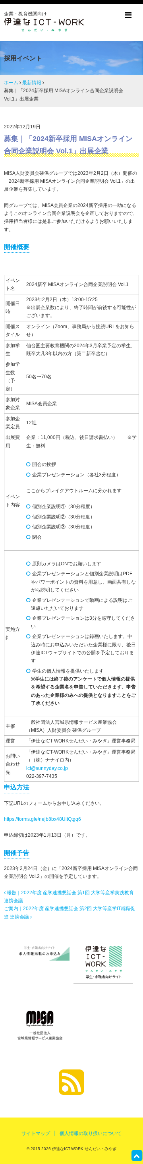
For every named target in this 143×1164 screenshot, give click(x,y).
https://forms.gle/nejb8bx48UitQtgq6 (42, 819)
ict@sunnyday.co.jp (47, 768)
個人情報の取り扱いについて (91, 1133)
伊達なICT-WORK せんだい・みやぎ (83, 1149)
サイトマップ (35, 1133)
